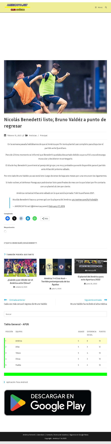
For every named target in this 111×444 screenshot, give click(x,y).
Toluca (18, 353)
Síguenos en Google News (79, 435)
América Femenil (29, 435)
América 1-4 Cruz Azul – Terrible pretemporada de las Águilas (55, 281)
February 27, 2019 (57, 206)
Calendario (41, 435)
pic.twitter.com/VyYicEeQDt (85, 199)
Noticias (33, 135)
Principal (43, 135)
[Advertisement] (55, 33)
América (19, 341)
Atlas (18, 347)
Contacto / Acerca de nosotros (57, 435)
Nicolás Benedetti (30, 243)
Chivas (18, 359)
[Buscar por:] (105, 7)
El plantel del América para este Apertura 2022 (91, 278)
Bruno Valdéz (17, 243)
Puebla (18, 365)
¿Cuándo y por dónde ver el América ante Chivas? (20, 281)
